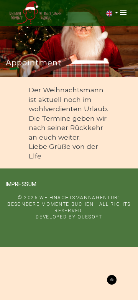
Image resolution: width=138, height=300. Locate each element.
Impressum (21, 184)
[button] (112, 13)
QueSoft (89, 217)
